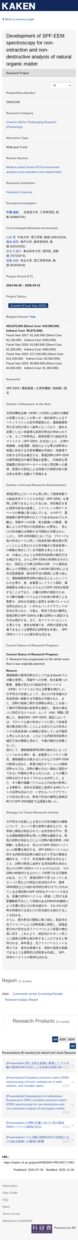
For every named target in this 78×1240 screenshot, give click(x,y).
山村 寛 (11, 237)
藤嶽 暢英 (12, 241)
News (6, 1206)
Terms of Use (11, 1213)
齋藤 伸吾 (12, 260)
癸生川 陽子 (14, 251)
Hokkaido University (19, 192)
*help (32, 316)
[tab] (41, 1021)
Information (9, 1185)
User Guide (9, 1192)
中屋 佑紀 (12, 212)
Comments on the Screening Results (38, 994)
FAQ (5, 1199)
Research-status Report (21, 999)
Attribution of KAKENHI (17, 1220)
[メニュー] (73, 5)
